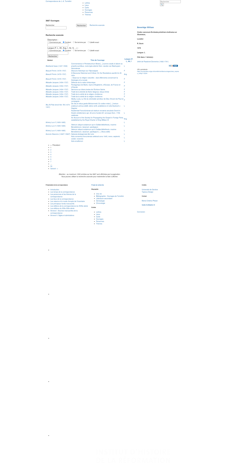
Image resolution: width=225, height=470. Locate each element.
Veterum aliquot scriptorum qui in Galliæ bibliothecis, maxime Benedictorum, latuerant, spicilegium (93, 125)
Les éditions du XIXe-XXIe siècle (62, 208)
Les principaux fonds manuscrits (62, 203)
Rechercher (50, 25)
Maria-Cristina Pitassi (150, 200)
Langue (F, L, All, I (128, 60)
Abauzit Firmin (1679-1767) (56, 70)
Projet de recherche (97, 185)
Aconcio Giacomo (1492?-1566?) (58, 134)
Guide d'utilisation (148, 205)
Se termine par (80, 42)
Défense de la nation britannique (83, 82)
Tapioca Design (147, 192)
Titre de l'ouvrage (98, 60)
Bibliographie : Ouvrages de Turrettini (110, 196)
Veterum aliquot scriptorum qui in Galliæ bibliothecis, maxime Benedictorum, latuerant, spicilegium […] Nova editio (93, 130)
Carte (87, 7)
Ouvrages (88, 10)
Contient (68, 42)
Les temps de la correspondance (62, 192)
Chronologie (100, 203)
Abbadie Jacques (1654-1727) (57, 82)
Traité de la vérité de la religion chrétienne (86, 94)
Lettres (87, 3)
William (150, 27)
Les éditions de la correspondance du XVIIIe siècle (69, 206)
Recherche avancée (97, 25)
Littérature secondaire (104, 198)
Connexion (141, 212)
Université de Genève (150, 189)
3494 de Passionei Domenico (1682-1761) (153, 61)
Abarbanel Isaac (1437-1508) (57, 66)
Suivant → (54, 168)
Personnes (89, 12)
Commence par (55, 42)
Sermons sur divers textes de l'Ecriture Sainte (88, 89)
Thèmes (88, 14)
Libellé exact (94, 42)
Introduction (54, 189)
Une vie (99, 194)
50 (51, 166)
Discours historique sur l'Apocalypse (84, 70)
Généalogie (100, 201)
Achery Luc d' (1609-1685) (56, 122)
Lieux (87, 5)
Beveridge (141, 27)
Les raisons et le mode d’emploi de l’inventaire (67, 201)
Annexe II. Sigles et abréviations (62, 215)
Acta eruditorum (77, 141)
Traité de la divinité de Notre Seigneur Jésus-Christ (90, 92)
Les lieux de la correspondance (62, 199)
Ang (125, 74)
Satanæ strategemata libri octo (82, 134)
